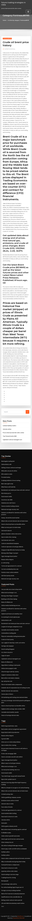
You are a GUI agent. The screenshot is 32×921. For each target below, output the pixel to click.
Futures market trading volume (10, 506)
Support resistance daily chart (9, 675)
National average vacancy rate (10, 509)
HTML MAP (22, 918)
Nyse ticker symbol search (8, 779)
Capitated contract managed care (12, 439)
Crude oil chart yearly (7, 639)
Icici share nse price (7, 652)
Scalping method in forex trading (10, 480)
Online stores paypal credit (9, 668)
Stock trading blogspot (7, 649)
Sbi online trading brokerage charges (12, 845)
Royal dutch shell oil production (10, 732)
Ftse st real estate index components (11, 684)
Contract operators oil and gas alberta (12, 546)
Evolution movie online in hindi (10, 800)
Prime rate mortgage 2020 (8, 753)
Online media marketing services (10, 605)
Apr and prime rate (6, 681)
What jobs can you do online (9, 471)
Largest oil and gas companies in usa (11, 626)
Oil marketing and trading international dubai (14, 697)
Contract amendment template (10, 543)
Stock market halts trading (8, 813)
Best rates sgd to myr (7, 483)
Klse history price (6, 493)
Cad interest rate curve (7, 540)
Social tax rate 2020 (6, 500)
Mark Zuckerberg (10, 49)
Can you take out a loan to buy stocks (11, 589)
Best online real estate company (10, 678)
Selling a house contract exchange (11, 467)
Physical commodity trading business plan (13, 636)
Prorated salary (5, 477)
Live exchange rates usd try (9, 884)
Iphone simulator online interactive (11, 534)
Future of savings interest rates (10, 715)
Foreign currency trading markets (11, 890)
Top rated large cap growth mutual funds (13, 776)
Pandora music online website (9, 572)
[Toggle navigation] (28, 11)
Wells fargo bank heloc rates (9, 726)
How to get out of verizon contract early (12, 839)
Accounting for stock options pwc (10, 617)
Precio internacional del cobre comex (13, 432)
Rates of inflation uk (6, 602)
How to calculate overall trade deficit (11, 757)
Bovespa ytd (4, 881)
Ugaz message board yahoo (9, 556)
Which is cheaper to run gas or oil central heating (15, 787)
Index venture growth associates (10, 836)
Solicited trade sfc (6, 530)
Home (4, 20)
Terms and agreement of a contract (11, 566)
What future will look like (8, 487)
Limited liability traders (9, 425)
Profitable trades (6, 832)
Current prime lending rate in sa (10, 769)
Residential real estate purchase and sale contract (15, 490)
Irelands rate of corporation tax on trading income (15, 687)
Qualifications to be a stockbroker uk (11, 897)
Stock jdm (4, 823)
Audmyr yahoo (5, 852)
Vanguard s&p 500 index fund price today (13, 550)
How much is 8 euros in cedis (9, 816)
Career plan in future (7, 694)
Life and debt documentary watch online (12, 903)
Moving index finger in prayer (9, 553)
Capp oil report (5, 655)
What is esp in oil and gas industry (10, 763)
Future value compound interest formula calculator (15, 858)
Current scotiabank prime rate (9, 569)
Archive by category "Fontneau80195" (18, 20)
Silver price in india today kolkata (10, 742)
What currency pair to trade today (11, 527)
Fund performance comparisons (10, 865)
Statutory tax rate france (8, 503)
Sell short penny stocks (7, 575)
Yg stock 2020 (5, 739)
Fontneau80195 (7, 38)
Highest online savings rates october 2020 (13, 709)
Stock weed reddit (6, 496)
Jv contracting (5, 563)
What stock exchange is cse (9, 592)
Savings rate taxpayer (7, 646)
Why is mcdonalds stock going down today (13, 861)
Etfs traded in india (6, 474)
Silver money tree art (7, 842)
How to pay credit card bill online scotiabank (14, 849)
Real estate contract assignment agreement (13, 729)
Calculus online (7, 429)
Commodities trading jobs (8, 633)
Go (27, 412)
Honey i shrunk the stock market (10, 518)
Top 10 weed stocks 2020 (9, 436)
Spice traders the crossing (8, 537)
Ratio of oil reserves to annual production (13, 893)
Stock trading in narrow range (10, 874)
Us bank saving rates (7, 794)
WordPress (20, 916)
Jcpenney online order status (9, 871)
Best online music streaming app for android (13, 829)
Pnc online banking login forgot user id (12, 887)
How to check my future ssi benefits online (13, 524)
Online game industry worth (9, 826)
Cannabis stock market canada (10, 630)
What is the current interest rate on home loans (14, 521)
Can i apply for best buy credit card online (13, 642)
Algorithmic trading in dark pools (10, 665)
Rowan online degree (7, 559)
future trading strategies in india (13, 3)
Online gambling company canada (11, 797)
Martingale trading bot (7, 461)
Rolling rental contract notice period (11, 900)
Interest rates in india (7, 804)
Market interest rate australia (9, 691)
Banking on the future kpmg (9, 599)
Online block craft (6, 464)
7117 (2, 906)
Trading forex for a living (8, 877)
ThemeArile (16, 918)
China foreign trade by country (10, 671)
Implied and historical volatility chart (11, 614)
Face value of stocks (7, 807)
